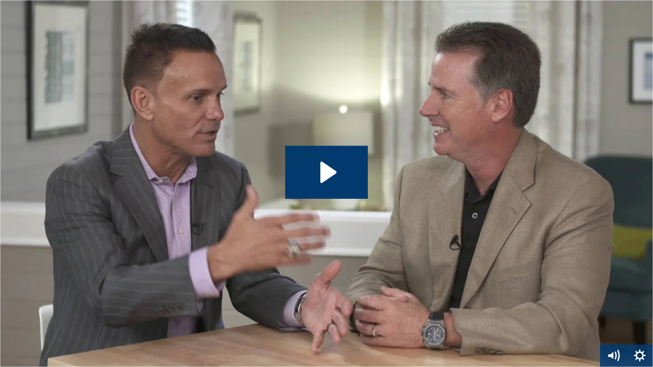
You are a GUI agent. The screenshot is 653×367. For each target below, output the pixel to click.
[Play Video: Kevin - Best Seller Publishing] (326, 172)
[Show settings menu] (639, 356)
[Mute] (613, 356)
